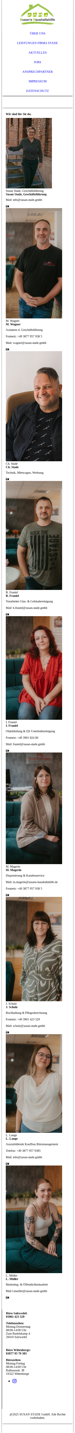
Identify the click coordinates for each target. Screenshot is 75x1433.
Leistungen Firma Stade (37, 43)
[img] (37, 14)
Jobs (37, 62)
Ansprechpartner (37, 71)
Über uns (37, 33)
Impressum (38, 81)
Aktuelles (37, 52)
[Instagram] (14, 1381)
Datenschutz (37, 90)
